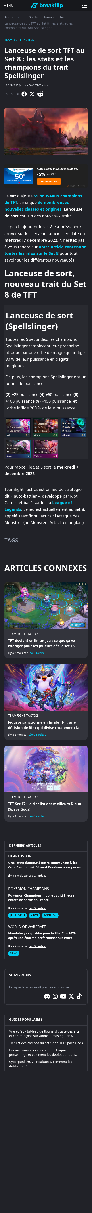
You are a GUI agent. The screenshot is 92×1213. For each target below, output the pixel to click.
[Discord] (47, 996)
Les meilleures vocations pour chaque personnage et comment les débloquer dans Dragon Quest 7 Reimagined (42, 1052)
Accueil (9, 17)
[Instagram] (55, 996)
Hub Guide (29, 17)
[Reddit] (40, 94)
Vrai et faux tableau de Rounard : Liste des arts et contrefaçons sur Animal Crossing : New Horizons (44, 1033)
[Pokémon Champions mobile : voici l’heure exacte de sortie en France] (46, 903)
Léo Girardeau (37, 653)
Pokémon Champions (28, 888)
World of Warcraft (27, 926)
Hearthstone (21, 856)
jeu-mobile (17, 915)
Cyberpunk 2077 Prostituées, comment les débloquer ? (40, 1064)
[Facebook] (24, 94)
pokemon (50, 915)
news (34, 915)
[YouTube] (63, 996)
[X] (32, 94)
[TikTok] (79, 996)
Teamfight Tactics (57, 17)
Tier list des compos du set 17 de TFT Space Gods (46, 1043)
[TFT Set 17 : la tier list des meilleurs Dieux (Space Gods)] (46, 784)
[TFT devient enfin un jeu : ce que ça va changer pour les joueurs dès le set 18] (46, 620)
